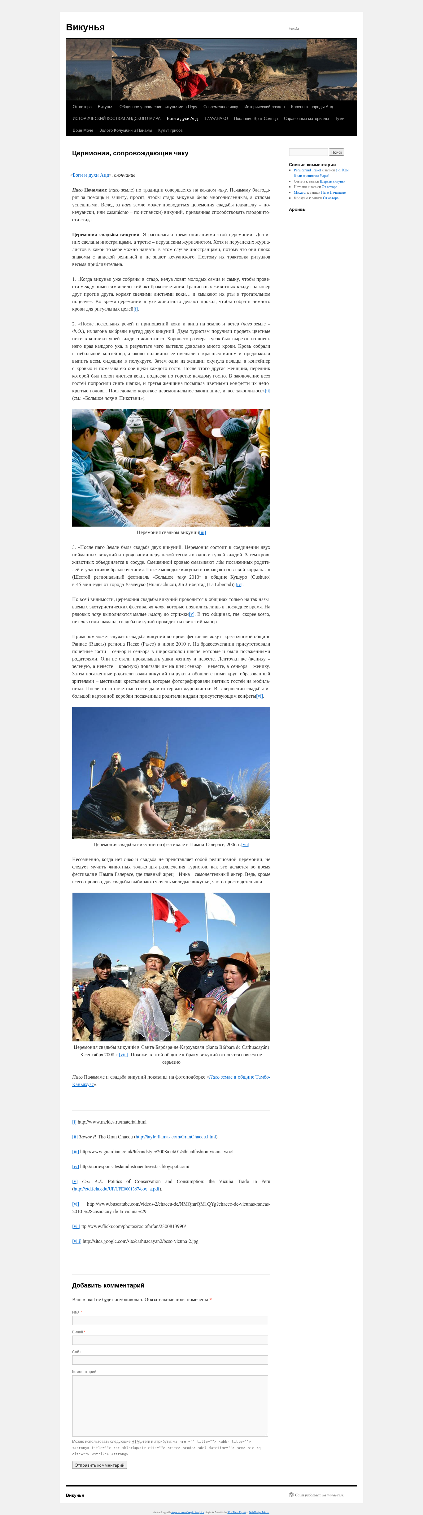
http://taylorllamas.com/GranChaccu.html (176, 1136)
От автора (82, 106)
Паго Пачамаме (333, 192)
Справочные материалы (306, 118)
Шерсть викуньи (332, 181)
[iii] (202, 532)
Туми (339, 118)
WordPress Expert (237, 1512)
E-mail (78, 1331)
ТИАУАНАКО (216, 118)
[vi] (259, 695)
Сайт (76, 1351)
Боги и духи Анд (182, 118)
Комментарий (84, 1371)
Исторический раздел (264, 106)
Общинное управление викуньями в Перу (158, 106)
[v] (191, 614)
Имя (77, 1311)
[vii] (245, 844)
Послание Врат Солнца (256, 118)
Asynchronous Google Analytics (187, 1512)
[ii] (267, 390)
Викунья (85, 26)
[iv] (239, 584)
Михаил (300, 192)
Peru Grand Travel (307, 169)
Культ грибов (170, 130)
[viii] (123, 1054)
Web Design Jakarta (259, 1512)
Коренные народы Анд (312, 106)
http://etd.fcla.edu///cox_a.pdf (116, 1188)
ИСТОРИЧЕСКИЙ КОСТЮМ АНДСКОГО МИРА (117, 118)
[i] (135, 308)
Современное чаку (220, 106)
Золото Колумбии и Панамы (125, 130)
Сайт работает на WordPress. (319, 1494)
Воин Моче (83, 130)
